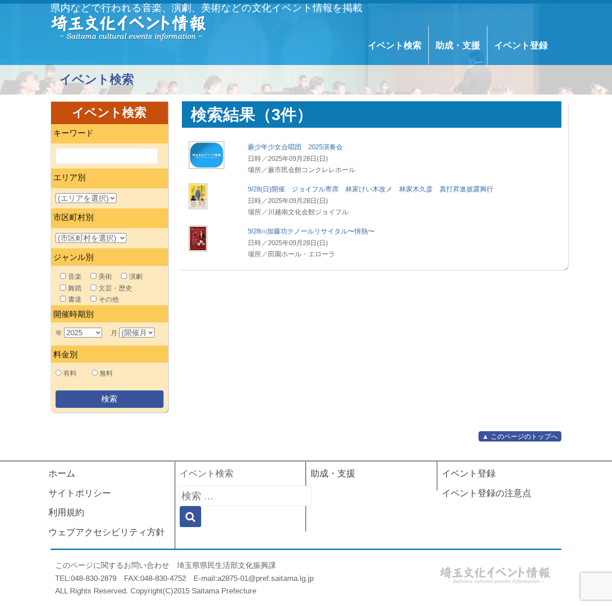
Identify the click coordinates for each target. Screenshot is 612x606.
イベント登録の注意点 (486, 493)
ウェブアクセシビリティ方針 (106, 532)
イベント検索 (395, 45)
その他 (109, 299)
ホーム (61, 473)
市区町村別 (73, 217)
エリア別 (69, 177)
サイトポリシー (79, 493)
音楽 (75, 276)
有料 (70, 373)
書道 (75, 299)
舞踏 (75, 288)
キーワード (73, 133)
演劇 (135, 276)
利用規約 (66, 512)
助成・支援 (457, 45)
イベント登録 (521, 45)
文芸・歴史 (115, 288)
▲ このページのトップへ (520, 436)
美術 (105, 276)
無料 (106, 373)
